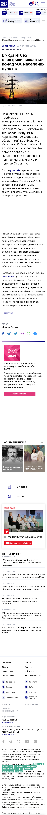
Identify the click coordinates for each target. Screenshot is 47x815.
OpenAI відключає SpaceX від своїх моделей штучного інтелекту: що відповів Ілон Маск (23, 575)
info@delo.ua (8, 734)
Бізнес (28, 662)
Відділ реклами (31, 704)
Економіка (6, 662)
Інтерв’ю (32, 692)
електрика (8, 313)
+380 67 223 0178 (9, 720)
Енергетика (8, 45)
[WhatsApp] (28, 333)
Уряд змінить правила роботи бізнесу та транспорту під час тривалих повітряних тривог (21, 630)
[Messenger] (35, 333)
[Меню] (43, 4)
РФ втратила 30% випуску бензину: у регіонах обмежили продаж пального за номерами (21, 562)
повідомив (8, 276)
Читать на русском (11, 49)
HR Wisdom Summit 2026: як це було (23, 536)
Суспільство (7, 671)
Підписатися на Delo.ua (20, 543)
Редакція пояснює (32, 698)
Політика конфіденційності (10, 709)
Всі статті (22, 496)
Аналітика (10, 692)
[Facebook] (3, 333)
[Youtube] (27, 741)
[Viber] (22, 333)
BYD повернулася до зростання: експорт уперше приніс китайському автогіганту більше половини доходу (22, 615)
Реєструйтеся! (20, 393)
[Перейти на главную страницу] (4, 4)
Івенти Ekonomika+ (33, 675)
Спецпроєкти (8, 675)
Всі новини (22, 486)
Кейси (31, 687)
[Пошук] (37, 4)
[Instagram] (35, 741)
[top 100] (12, 4)
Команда (6, 704)
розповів (15, 170)
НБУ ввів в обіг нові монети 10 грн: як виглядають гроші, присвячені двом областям (19, 601)
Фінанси (5, 667)
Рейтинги (29, 671)
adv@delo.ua (7, 722)
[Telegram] (8, 333)
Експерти (10, 687)
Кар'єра (28, 667)
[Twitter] (15, 333)
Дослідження (12, 698)
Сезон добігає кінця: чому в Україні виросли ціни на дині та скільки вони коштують (23, 587)
